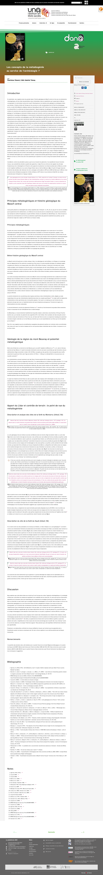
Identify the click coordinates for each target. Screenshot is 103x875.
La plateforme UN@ (12, 840)
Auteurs (34, 23)
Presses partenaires (24, 23)
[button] (82, 88)
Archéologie (51, 52)
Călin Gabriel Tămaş (28, 80)
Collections (42, 23)
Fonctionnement (72, 23)
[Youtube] (87, 3)
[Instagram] (85, 3)
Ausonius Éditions (80, 96)
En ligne (52, 23)
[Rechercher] (81, 3)
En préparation (61, 23)
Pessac (77, 101)
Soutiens (82, 23)
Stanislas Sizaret (13, 80)
